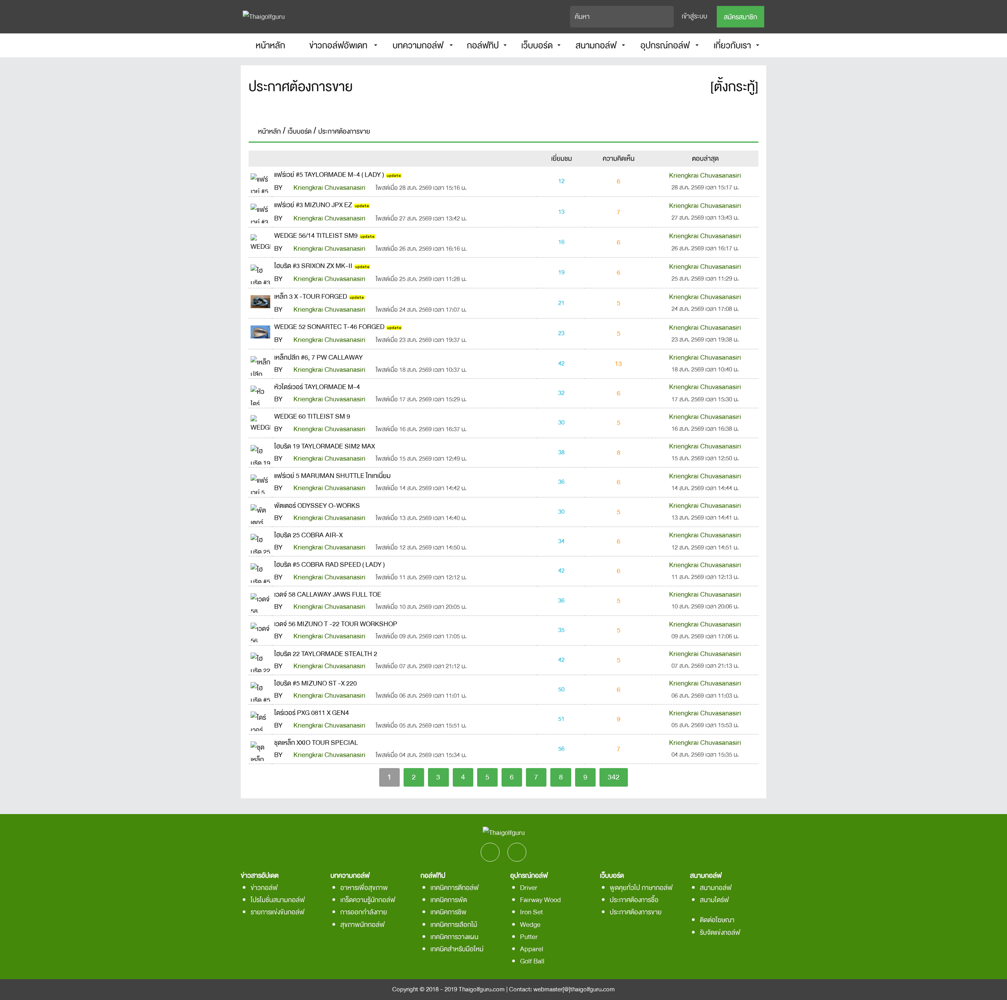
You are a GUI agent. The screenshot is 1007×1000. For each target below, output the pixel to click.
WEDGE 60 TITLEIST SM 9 (312, 416)
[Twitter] (514, 108)
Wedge (530, 924)
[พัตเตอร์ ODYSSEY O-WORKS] (260, 511)
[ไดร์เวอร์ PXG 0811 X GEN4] (260, 718)
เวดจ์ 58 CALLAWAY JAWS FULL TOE (327, 594)
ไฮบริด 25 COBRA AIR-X (308, 535)
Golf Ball (532, 961)
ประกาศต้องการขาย (636, 912)
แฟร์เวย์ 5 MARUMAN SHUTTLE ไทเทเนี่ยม (332, 476)
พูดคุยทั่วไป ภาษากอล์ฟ (641, 887)
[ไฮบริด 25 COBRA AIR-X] (260, 540)
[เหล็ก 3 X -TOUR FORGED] (260, 299)
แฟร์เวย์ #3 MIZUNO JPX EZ (313, 205)
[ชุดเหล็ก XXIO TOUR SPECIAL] (260, 748)
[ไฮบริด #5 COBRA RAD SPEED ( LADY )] (260, 570)
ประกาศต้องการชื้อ (634, 900)
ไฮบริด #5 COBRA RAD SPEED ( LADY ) (329, 564)
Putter (529, 937)
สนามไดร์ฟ (714, 900)
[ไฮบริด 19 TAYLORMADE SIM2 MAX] (260, 452)
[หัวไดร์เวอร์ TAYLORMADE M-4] (260, 392)
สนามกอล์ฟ (716, 887)
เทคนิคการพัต (448, 900)
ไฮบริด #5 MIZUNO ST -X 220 (315, 683)
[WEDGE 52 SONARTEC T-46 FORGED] (260, 329)
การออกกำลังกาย (363, 912)
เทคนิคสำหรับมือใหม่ (456, 949)
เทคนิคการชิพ (448, 912)
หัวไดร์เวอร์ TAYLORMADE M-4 (317, 387)
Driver (528, 887)
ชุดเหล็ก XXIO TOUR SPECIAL (316, 742)
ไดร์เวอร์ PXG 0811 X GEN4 (311, 713)
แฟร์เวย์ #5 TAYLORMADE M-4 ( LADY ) (329, 174)
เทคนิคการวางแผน (454, 937)
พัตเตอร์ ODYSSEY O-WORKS (317, 505)
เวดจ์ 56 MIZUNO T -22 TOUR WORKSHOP (335, 624)
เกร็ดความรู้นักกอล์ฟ (367, 900)
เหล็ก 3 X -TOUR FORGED (310, 296)
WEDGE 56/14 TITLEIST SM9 (316, 235)
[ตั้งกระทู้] (734, 87)
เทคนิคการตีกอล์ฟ (454, 887)
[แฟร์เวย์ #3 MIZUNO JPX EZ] (260, 211)
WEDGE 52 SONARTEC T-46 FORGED (329, 327)
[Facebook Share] (492, 108)
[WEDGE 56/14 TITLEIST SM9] (260, 241)
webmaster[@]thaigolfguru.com (574, 989)
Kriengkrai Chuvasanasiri (329, 187)
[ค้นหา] (668, 16)
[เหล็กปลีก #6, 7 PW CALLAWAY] (260, 363)
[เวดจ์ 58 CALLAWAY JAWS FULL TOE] (260, 600)
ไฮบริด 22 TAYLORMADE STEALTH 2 (325, 654)
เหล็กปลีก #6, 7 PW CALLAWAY (318, 357)
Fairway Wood (540, 900)
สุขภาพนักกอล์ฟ (362, 924)
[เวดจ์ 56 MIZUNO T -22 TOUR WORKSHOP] (260, 629)
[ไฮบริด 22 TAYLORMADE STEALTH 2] (260, 659)
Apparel (531, 949)
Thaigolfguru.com (482, 989)
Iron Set (531, 912)
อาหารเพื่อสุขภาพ (364, 887)
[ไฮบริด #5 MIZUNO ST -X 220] (260, 689)
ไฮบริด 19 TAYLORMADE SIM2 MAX (324, 446)
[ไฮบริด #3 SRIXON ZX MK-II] (260, 272)
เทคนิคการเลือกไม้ (453, 924)
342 (614, 777)
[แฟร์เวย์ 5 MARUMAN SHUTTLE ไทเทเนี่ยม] (260, 481)
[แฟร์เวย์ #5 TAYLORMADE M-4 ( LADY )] (260, 180)
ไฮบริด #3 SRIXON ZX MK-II (313, 266)
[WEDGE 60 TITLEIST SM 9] (260, 422)
